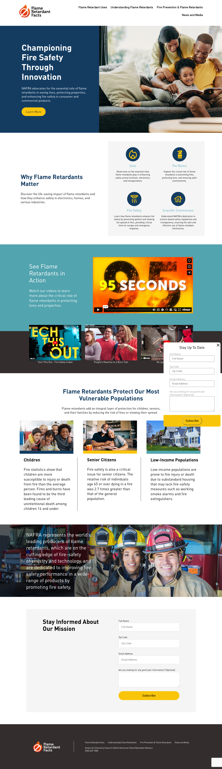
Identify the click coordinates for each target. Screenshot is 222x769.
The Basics (179, 166)
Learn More (33, 112)
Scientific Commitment (178, 210)
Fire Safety (134, 210)
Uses (132, 166)
